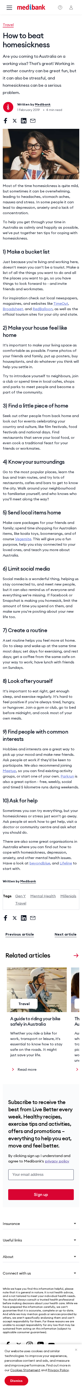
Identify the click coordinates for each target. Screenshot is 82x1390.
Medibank (43, 104)
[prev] (67, 954)
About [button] (8, 1256)
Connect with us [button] (17, 1273)
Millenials (68, 896)
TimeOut (60, 303)
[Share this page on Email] (33, 120)
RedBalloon (43, 309)
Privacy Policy (58, 1370)
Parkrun (67, 776)
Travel (8, 24)
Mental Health (43, 896)
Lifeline (66, 863)
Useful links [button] (12, 1240)
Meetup (9, 770)
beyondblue (39, 863)
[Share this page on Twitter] (14, 120)
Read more (27, 1069)
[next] (76, 954)
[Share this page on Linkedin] (23, 120)
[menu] (9, 8)
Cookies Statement (25, 1370)
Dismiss (16, 1381)
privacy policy (57, 1161)
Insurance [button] (11, 1223)
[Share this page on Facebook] (5, 120)
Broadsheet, (13, 309)
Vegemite (23, 539)
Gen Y (20, 896)
